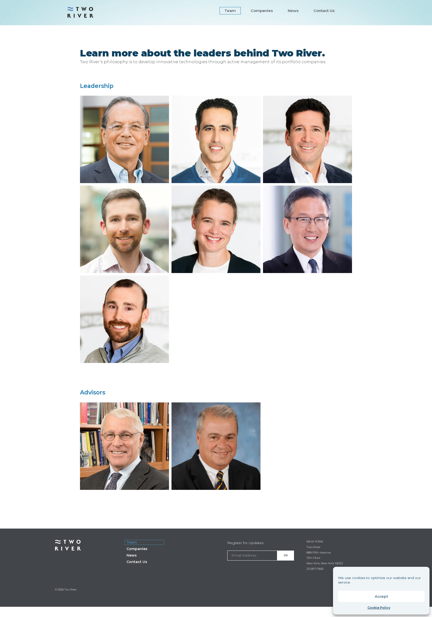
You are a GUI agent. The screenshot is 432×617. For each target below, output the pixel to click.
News (293, 10)
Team (230, 10)
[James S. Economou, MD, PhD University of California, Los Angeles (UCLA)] (216, 486)
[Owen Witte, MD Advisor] (124, 486)
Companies (262, 10)
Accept (381, 596)
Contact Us (324, 10)
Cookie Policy (379, 608)
